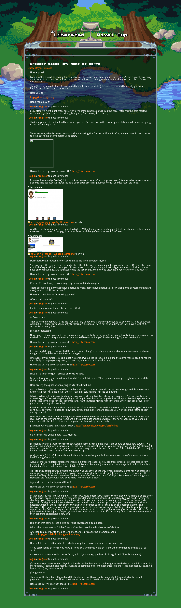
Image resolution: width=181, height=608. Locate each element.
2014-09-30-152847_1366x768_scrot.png (53, 254)
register (43, 107)
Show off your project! (40, 68)
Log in (32, 107)
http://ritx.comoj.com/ (42, 97)
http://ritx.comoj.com (83, 172)
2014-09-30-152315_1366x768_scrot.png (52, 223)
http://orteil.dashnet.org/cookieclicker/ (59, 534)
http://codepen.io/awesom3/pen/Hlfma (97, 426)
